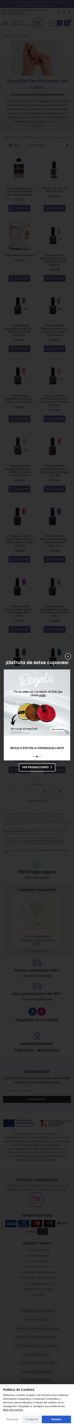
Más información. (13, 1409)
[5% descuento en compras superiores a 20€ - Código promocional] (37, 702)
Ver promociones (35, 767)
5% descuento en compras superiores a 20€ (37, 748)
